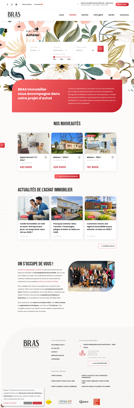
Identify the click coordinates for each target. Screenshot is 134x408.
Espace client (122, 4)
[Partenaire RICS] (84, 402)
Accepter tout (37, 403)
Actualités (55, 348)
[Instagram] (12, 4)
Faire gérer (98, 15)
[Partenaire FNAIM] (49, 402)
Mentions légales (57, 355)
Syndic (111, 15)
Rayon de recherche (59, 54)
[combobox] (35, 50)
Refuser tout (27, 403)
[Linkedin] (16, 4)
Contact (54, 352)
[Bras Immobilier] (13, 15)
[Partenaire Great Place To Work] (97, 402)
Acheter (72, 15)
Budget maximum (81, 47)
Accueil (28, 31)
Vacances (124, 15)
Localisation (56, 47)
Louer (61, 15)
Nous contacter (27, 4)
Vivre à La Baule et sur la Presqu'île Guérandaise (94, 376)
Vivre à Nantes (56, 375)
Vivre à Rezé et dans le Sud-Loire (63, 381)
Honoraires (55, 359)
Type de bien (34, 47)
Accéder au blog (108, 246)
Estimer (85, 15)
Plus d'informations (99, 363)
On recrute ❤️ (38, 4)
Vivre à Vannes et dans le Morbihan (64, 386)
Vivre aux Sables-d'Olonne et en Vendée (96, 386)
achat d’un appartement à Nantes (30, 270)
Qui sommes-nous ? (58, 345)
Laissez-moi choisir (10, 403)
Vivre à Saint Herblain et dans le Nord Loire (95, 382)
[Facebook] (7, 4)
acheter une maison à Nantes (48, 281)
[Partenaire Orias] (65, 402)
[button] (78, 4)
